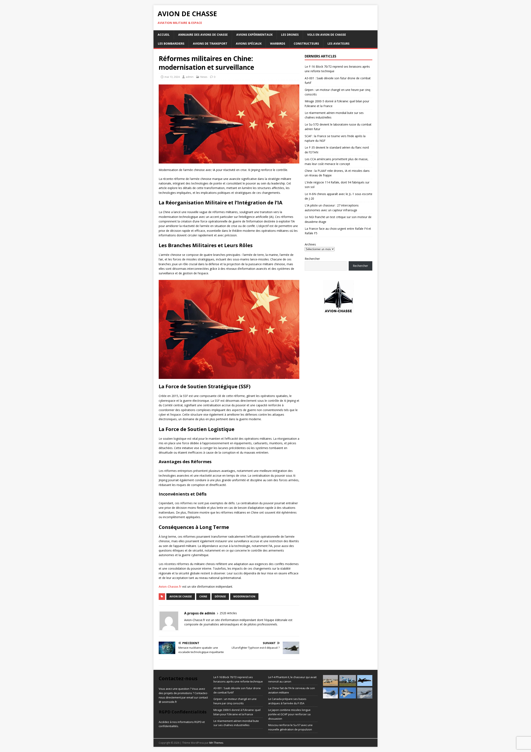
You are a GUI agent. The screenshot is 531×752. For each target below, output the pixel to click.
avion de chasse (180, 596)
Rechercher (312, 259)
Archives (310, 244)
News (203, 77)
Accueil (164, 35)
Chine (203, 596)
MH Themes (216, 743)
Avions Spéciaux (249, 43)
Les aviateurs (339, 43)
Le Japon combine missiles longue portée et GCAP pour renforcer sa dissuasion (289, 714)
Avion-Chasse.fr (170, 586)
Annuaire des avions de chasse (203, 35)
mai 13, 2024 (172, 77)
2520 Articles (228, 613)
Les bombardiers (171, 43)
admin (190, 77)
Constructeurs (306, 43)
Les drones (290, 35)
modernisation (244, 596)
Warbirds (277, 43)
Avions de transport (210, 43)
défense (220, 596)
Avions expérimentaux (254, 35)
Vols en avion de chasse (326, 35)
